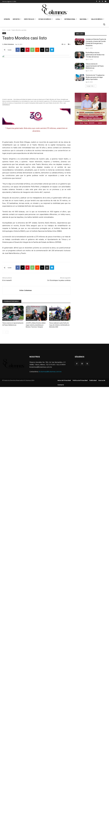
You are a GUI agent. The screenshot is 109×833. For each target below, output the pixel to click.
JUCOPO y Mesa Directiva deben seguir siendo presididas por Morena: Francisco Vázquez (36, 325)
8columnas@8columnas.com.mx (50, 372)
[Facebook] (96, 1)
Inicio (4, 30)
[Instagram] (99, 1)
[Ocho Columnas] (11, 290)
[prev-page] (3, 332)
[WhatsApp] (32, 50)
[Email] (42, 50)
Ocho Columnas (9, 44)
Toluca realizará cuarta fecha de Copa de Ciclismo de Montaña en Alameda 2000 (59, 325)
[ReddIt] (37, 50)
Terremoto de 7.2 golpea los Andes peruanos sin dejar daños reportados (95, 77)
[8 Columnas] (54, 10)
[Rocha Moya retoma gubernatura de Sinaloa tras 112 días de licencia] (79, 55)
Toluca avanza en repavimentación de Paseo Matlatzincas (95, 66)
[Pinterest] (27, 50)
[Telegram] (52, 50)
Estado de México (8, 319)
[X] (102, 1)
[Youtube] (105, 1)
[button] (104, 24)
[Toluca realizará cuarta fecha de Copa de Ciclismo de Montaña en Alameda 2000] (59, 313)
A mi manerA (6, 280)
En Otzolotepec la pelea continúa (58, 280)
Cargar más (89, 86)
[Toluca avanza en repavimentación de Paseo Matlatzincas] (13, 313)
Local (8, 30)
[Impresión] (47, 50)
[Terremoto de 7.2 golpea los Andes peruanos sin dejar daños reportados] (79, 77)
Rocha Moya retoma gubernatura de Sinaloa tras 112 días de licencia (95, 55)
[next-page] (7, 332)
